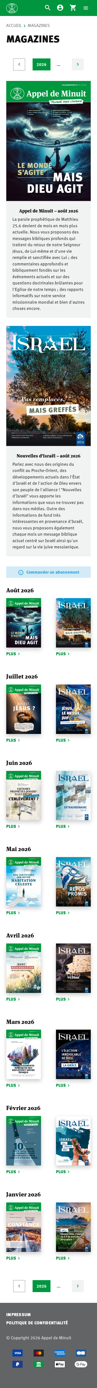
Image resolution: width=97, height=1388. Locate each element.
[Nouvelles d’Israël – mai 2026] (73, 882)
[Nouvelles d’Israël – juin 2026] (73, 795)
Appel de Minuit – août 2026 (48, 210)
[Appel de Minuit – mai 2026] (23, 882)
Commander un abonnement (52, 572)
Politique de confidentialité (37, 1323)
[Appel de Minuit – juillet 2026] (23, 709)
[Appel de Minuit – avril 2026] (23, 968)
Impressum (18, 1314)
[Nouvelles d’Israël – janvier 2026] (73, 1227)
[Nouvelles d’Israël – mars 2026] (73, 1054)
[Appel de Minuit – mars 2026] (23, 1054)
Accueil (14, 25)
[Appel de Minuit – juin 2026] (23, 795)
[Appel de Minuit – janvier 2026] (23, 1227)
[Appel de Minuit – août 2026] (48, 141)
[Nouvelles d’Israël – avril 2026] (73, 968)
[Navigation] (86, 8)
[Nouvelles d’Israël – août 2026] (48, 386)
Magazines (39, 25)
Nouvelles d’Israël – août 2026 (48, 455)
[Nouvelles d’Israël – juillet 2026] (73, 709)
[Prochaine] (78, 64)
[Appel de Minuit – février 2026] (23, 1140)
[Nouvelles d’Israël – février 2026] (73, 1140)
